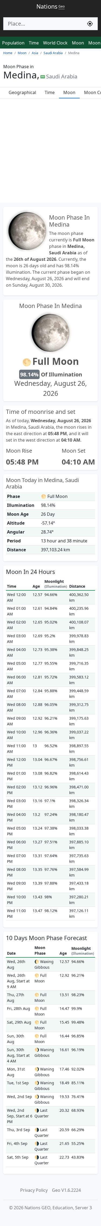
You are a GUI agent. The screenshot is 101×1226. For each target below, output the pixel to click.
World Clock (55, 43)
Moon (78, 43)
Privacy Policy (34, 1190)
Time (34, 43)
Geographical (22, 92)
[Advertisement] (50, 152)
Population (13, 43)
